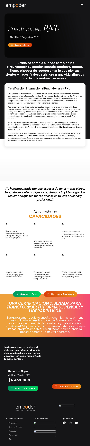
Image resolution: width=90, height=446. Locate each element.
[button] (82, 4)
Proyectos (13, 435)
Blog (10, 439)
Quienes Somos (15, 427)
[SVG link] (16, 5)
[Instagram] (70, 422)
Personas (12, 431)
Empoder (12, 423)
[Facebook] (64, 422)
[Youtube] (76, 422)
